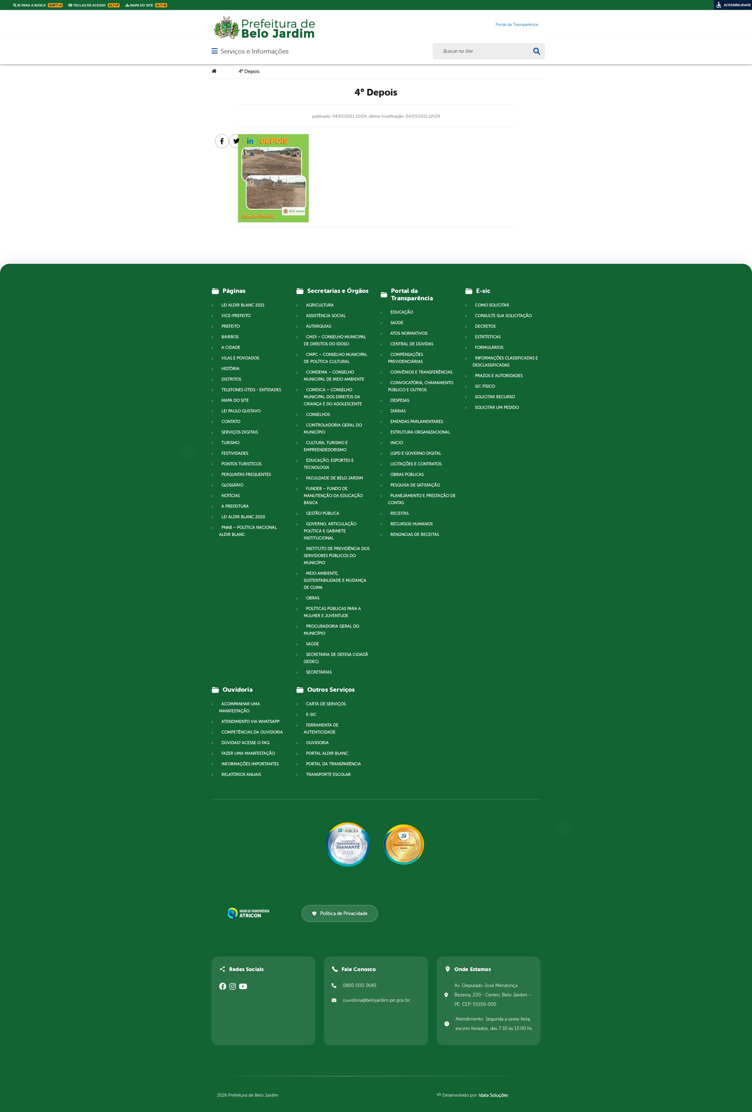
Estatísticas (488, 337)
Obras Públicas (407, 474)
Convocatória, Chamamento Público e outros (420, 386)
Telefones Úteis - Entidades (251, 390)
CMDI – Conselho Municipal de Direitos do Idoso (335, 340)
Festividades (234, 453)
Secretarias (319, 672)
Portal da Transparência (333, 764)
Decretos (485, 326)
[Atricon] (249, 913)
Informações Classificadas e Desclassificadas (505, 361)
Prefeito (230, 326)
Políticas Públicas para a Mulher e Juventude (332, 612)
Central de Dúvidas (411, 344)
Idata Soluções (493, 1095)
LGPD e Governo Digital (415, 453)
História (230, 368)
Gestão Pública (322, 513)
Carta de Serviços (326, 704)
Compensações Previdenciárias (405, 358)
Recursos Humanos (411, 524)
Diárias (398, 411)
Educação (401, 312)
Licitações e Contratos (416, 464)
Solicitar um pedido (497, 407)
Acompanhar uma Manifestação (239, 707)
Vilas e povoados (240, 358)
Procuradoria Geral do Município (331, 630)
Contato (230, 421)
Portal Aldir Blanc (327, 753)
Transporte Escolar (328, 774)
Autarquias (318, 326)
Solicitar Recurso (495, 397)
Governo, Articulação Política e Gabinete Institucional (330, 531)
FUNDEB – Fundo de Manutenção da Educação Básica (333, 495)
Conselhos (318, 414)
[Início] (214, 71)
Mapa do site (235, 400)
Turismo (230, 443)
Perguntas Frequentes (246, 474)
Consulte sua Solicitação (503, 316)
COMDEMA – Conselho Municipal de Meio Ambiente (334, 375)
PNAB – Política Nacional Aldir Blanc (248, 531)
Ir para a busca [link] (39, 5)
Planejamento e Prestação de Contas (422, 499)
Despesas (399, 400)
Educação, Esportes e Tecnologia (329, 464)
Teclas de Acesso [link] (95, 5)
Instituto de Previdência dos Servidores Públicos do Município (337, 555)
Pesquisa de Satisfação (415, 485)
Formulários (489, 347)
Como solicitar (492, 305)
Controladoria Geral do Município (333, 428)
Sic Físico (485, 386)
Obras (312, 598)
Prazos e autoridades (499, 376)
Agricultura (320, 305)
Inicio (396, 443)
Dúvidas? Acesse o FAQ (245, 743)
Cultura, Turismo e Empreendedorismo (326, 446)
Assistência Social (326, 316)
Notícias (230, 496)
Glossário (232, 485)
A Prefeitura (235, 506)
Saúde (312, 644)
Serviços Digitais (239, 432)
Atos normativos (408, 333)
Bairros (230, 337)
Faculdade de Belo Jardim (334, 478)
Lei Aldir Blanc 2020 (243, 517)
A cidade (230, 347)
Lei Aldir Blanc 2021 (242, 305)
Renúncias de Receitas (414, 534)
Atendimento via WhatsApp (250, 721)
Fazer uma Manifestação (248, 753)
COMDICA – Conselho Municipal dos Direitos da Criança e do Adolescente (333, 397)
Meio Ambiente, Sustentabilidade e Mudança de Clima (335, 580)
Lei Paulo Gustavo (241, 411)
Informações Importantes (250, 764)
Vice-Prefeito (236, 316)
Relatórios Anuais (241, 774)
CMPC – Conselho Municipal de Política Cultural (335, 358)
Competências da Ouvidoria (252, 732)
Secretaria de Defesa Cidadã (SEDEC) (336, 658)
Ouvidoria (317, 743)
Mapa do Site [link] (147, 5)
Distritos (231, 379)
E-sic (311, 714)
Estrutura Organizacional (420, 432)
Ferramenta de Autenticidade (321, 728)
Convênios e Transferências (421, 372)
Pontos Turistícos (241, 464)
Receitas (399, 513)
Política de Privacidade (343, 913)
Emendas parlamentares (416, 421)
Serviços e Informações (254, 51)
